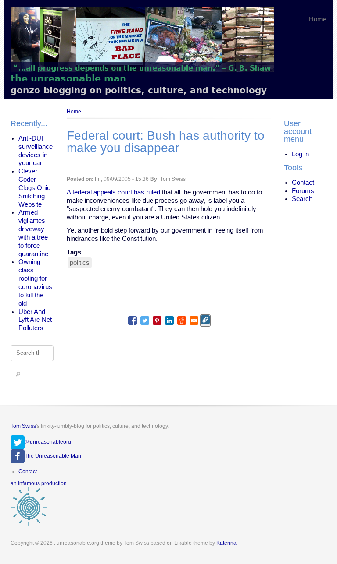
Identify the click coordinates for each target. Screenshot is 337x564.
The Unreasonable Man (53, 456)
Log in (300, 154)
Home (317, 19)
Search (302, 198)
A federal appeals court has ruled (113, 192)
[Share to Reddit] (181, 320)
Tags (74, 252)
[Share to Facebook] (132, 320)
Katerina (226, 543)
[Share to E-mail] (194, 320)
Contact (303, 182)
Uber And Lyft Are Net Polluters (35, 320)
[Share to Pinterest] (157, 320)
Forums (303, 190)
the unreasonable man (68, 78)
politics (80, 262)
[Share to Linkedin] (169, 320)
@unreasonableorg (48, 442)
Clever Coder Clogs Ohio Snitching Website (34, 188)
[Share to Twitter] (144, 320)
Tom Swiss (23, 426)
